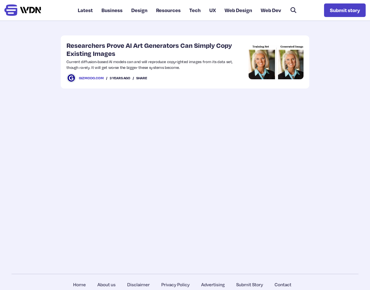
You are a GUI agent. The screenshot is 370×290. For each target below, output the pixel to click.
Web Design (238, 10)
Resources (168, 10)
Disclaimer (138, 284)
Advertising (213, 284)
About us (106, 284)
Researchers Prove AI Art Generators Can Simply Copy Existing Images (149, 49)
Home (79, 284)
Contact (283, 284)
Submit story (345, 10)
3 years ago (120, 78)
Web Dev (271, 10)
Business (112, 10)
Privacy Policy (175, 284)
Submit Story (249, 284)
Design (139, 10)
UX (212, 10)
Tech (195, 10)
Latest (85, 10)
